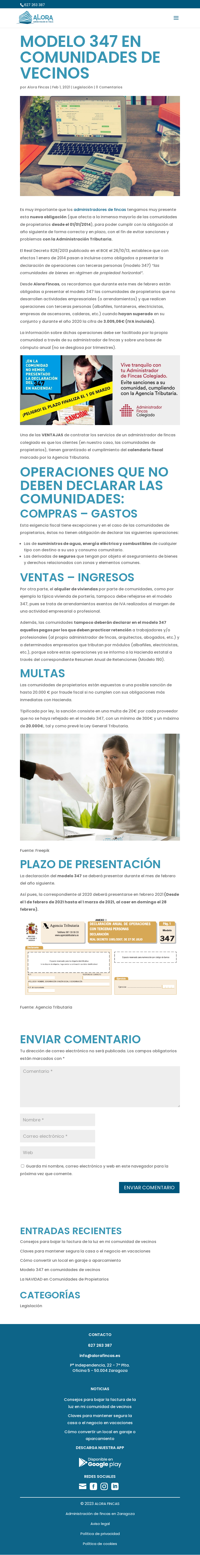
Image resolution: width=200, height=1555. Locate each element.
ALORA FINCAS (107, 1503)
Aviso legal (100, 1523)
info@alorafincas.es (100, 1355)
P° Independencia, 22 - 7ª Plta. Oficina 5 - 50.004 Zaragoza (100, 1367)
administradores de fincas (100, 209)
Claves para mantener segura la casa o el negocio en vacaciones (85, 1251)
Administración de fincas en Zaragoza (100, 1513)
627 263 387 (34, 4)
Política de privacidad (100, 1533)
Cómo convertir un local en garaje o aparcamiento (70, 1260)
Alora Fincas (38, 87)
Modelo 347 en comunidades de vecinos (60, 1270)
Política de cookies (100, 1543)
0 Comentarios (109, 87)
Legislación (83, 87)
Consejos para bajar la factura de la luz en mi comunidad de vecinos (88, 1241)
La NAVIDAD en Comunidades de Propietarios (64, 1279)
